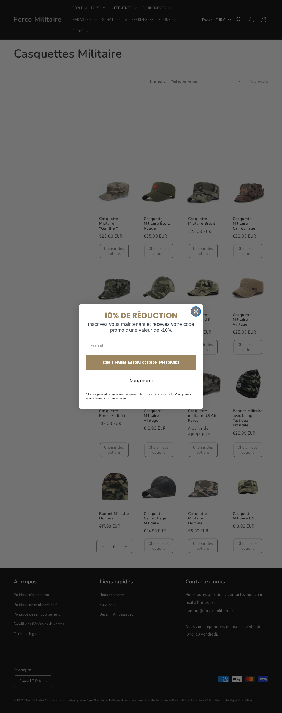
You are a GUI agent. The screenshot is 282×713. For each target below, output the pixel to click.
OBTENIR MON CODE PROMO (141, 362)
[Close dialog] (196, 311)
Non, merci (141, 380)
